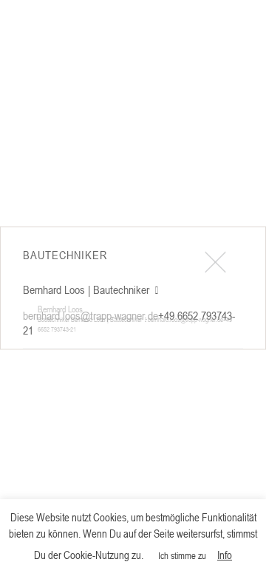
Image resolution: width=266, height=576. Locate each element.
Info (224, 554)
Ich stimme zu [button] (182, 555)
